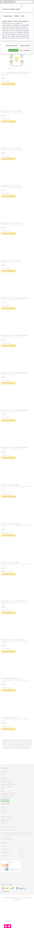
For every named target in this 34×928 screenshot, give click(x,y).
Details (16, 16)
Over (22, 16)
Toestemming (7, 16)
